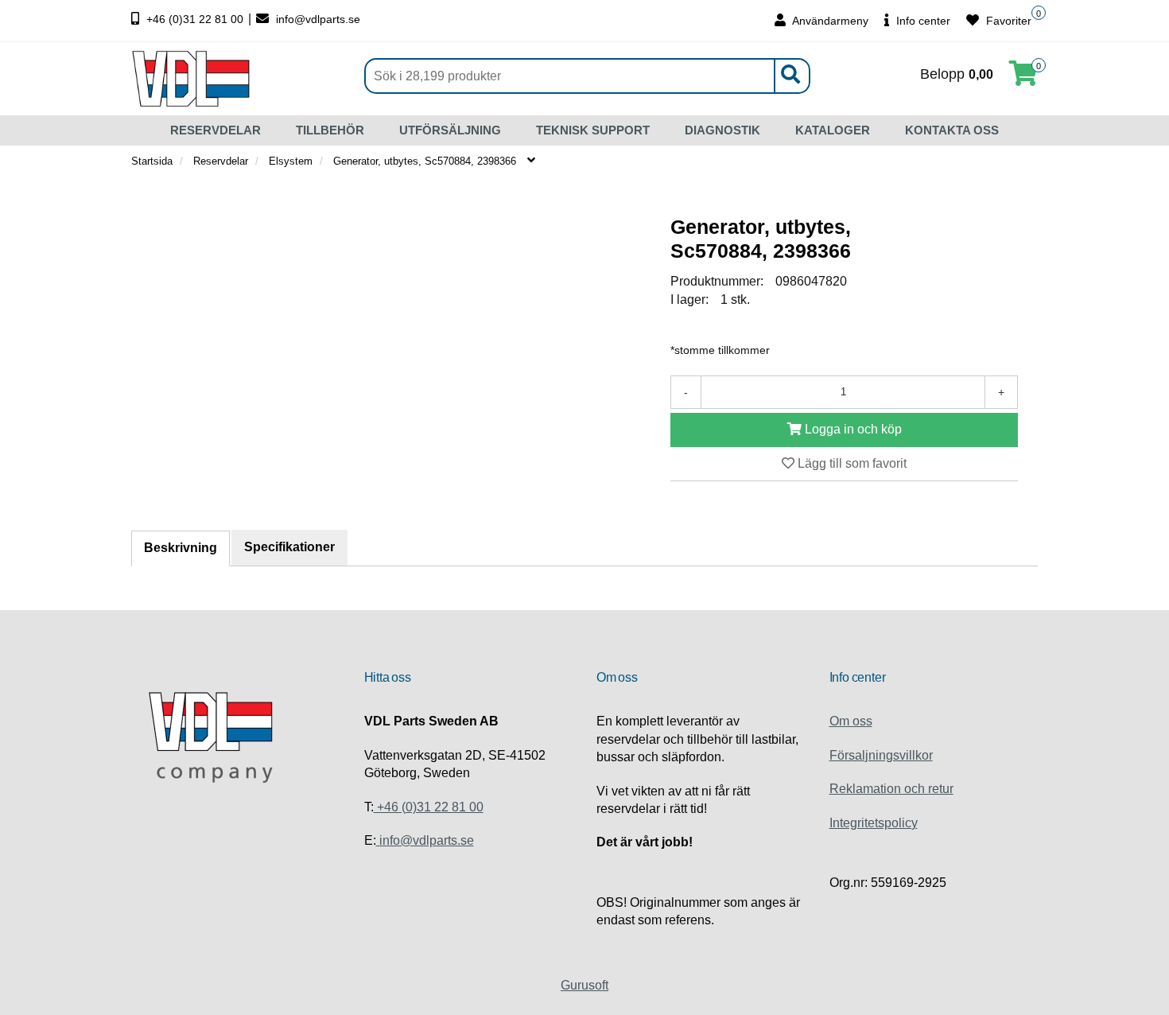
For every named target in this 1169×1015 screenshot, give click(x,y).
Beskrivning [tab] (180, 547)
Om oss (850, 721)
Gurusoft (584, 985)
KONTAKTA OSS (952, 130)
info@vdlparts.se (316, 19)
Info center (921, 20)
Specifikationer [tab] (289, 547)
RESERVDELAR (215, 130)
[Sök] (790, 76)
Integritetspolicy (873, 823)
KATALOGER (832, 130)
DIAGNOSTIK (722, 130)
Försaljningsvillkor (881, 755)
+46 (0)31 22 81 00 (195, 19)
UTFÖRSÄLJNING (450, 130)
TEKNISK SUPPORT (593, 130)
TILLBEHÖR (330, 130)
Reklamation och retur (891, 788)
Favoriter (1007, 20)
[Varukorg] (1023, 78)
